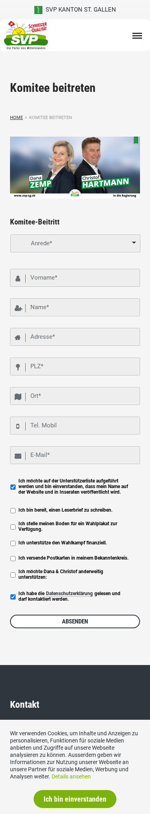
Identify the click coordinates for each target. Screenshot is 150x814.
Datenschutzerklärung (69, 593)
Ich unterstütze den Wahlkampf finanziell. (62, 543)
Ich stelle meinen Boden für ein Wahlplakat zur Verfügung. (67, 526)
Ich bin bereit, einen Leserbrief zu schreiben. (65, 510)
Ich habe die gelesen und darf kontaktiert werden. (69, 596)
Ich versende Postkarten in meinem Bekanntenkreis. (73, 558)
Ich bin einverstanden (75, 799)
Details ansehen (71, 776)
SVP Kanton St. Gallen (79, 9)
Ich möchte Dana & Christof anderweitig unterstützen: (60, 574)
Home (16, 117)
